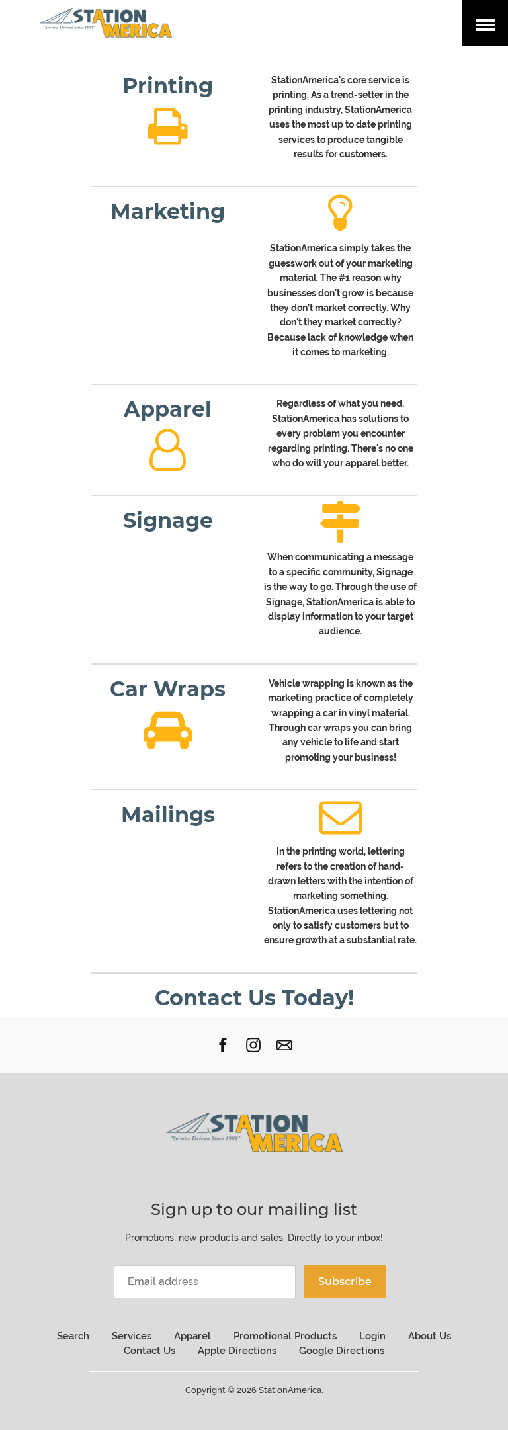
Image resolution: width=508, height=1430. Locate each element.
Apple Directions (237, 1351)
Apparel (192, 1336)
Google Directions (341, 1351)
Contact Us (149, 1351)
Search (73, 1336)
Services (131, 1336)
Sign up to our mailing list (254, 1209)
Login (372, 1336)
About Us (429, 1336)
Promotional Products (285, 1336)
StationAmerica (290, 1390)
